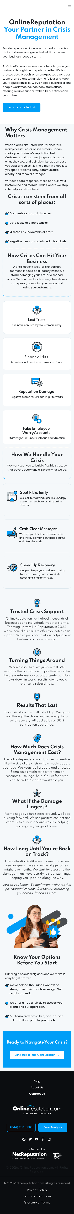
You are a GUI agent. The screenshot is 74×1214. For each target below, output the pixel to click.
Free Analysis (53, 1127)
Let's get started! (20, 107)
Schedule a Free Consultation (35, 1055)
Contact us (37, 1094)
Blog (37, 1081)
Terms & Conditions (37, 1196)
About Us (37, 1087)
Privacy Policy (37, 1190)
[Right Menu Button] (69, 7)
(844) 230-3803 (21, 1127)
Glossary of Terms (37, 1202)
